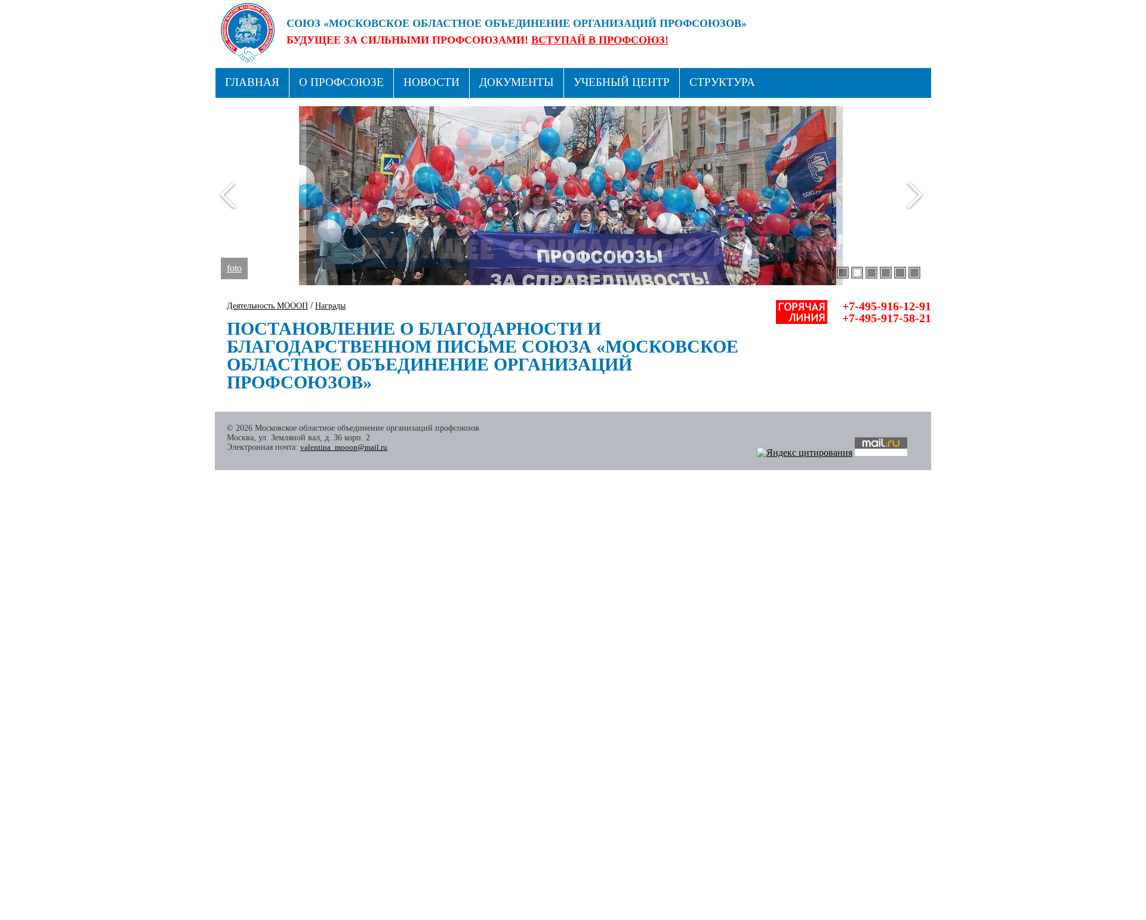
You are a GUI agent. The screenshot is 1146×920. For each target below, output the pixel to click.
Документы (516, 82)
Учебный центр (622, 82)
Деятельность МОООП (267, 305)
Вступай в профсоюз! (599, 40)
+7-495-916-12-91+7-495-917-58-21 (886, 312)
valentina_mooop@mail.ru (343, 447)
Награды (330, 305)
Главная (252, 82)
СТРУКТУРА (722, 82)
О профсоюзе (341, 82)
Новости (431, 82)
